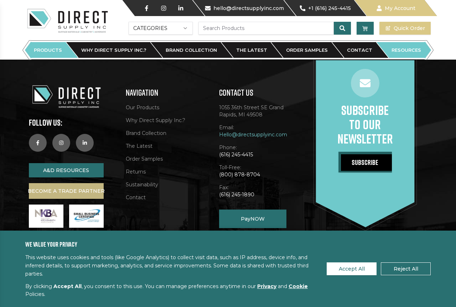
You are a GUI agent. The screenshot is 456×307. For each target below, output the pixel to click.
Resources (406, 50)
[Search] (342, 28)
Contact (359, 50)
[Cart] (365, 28)
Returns (136, 171)
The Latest (251, 50)
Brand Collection (191, 50)
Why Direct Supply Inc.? (113, 50)
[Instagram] (163, 8)
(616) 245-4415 (236, 154)
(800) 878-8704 (239, 174)
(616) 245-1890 (236, 194)
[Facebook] (146, 8)
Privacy (266, 286)
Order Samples (307, 50)
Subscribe (365, 162)
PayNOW (253, 219)
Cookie (298, 286)
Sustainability (142, 184)
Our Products (142, 107)
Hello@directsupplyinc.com (253, 134)
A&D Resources (66, 170)
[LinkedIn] (180, 8)
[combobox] (161, 28)
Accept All (352, 269)
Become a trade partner (66, 191)
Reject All (406, 269)
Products (48, 50)
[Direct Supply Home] (67, 20)
